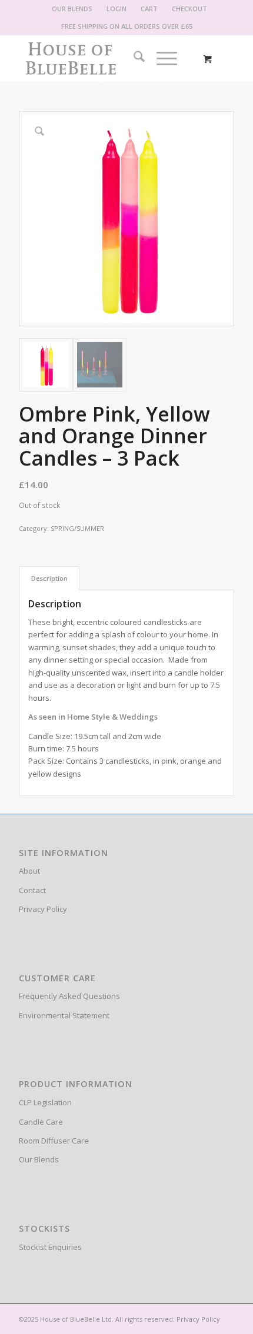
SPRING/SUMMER (77, 528)
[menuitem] (72, 9)
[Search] (133, 58)
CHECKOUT (189, 8)
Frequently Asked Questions (69, 996)
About (29, 870)
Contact (32, 890)
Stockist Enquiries (50, 1247)
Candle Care (41, 1121)
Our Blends (39, 1159)
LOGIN (116, 8)
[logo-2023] (105, 58)
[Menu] (161, 58)
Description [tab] (49, 578)
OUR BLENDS (72, 8)
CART (149, 8)
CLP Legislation (45, 1102)
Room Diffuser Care (54, 1140)
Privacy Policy (43, 909)
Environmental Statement (64, 1015)
